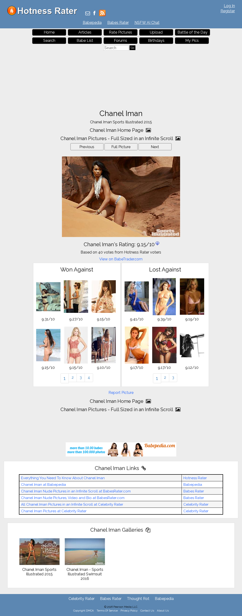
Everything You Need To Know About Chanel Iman (63, 478)
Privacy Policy (129, 610)
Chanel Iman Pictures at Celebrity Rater (53, 511)
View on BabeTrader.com (121, 259)
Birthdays (156, 40)
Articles (84, 32)
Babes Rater (118, 22)
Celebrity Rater (195, 504)
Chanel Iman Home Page (117, 130)
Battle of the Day (192, 32)
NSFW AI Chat (147, 22)
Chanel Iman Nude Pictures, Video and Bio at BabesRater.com (73, 498)
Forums (120, 40)
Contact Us (147, 610)
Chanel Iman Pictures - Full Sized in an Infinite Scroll (117, 138)
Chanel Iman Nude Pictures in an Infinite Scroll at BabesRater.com (76, 491)
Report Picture (121, 392)
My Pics (192, 40)
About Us (163, 610)
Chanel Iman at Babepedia (43, 484)
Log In (229, 6)
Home (49, 32)
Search (49, 40)
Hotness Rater (195, 478)
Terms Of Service (107, 610)
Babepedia (92, 22)
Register (227, 11)
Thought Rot (138, 598)
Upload (156, 32)
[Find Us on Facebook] (94, 13)
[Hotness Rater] (44, 14)
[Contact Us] (87, 13)
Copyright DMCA (83, 610)
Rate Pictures (120, 32)
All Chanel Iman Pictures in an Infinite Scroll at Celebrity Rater (72, 504)
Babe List (85, 40)
